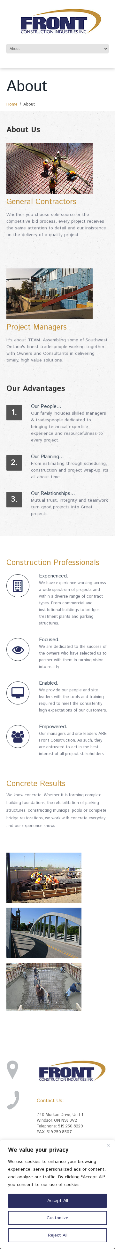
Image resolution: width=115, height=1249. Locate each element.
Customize (57, 1218)
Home (12, 104)
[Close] (108, 1145)
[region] (57, 1194)
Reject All (57, 1235)
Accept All (57, 1200)
